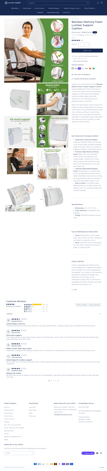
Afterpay (7, 422)
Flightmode (32, 410)
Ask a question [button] (94, 305)
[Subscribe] (32, 453)
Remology (32, 416)
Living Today (11, 467)
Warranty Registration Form (13, 436)
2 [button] (51, 380)
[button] (76, 40)
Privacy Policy (8, 416)
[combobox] (59, 3)
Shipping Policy (9, 410)
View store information (80, 61)
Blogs (6, 439)
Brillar (31, 413)
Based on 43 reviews (13, 306)
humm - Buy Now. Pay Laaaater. (14, 428)
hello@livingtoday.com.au (63, 414)
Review (6, 433)
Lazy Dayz (32, 407)
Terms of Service (9, 419)
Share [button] (75, 289)
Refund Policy (8, 413)
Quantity (74, 44)
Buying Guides (8, 431)
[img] (16, 319)
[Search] (88, 3)
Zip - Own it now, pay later (12, 425)
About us (7, 407)
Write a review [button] (82, 305)
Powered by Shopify (20, 467)
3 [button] (53, 380)
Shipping (81, 35)
